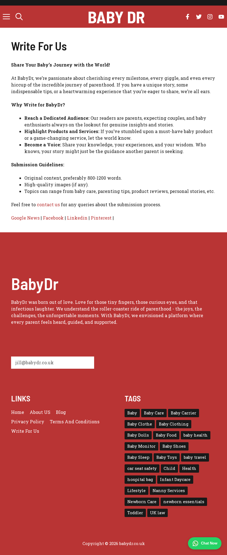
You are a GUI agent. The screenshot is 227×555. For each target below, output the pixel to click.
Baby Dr (116, 17)
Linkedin (77, 218)
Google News (25, 218)
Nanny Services (169, 490)
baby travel (195, 457)
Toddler (135, 512)
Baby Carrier (183, 413)
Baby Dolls (138, 435)
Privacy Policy (27, 421)
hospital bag (140, 479)
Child (169, 468)
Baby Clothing (174, 424)
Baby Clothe (139, 424)
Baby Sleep (138, 457)
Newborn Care (141, 501)
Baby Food (166, 435)
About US (40, 412)
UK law (157, 512)
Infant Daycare (175, 479)
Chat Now (209, 543)
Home (17, 412)
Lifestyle (136, 490)
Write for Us (25, 431)
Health (189, 468)
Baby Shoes (174, 446)
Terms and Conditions (74, 421)
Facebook (53, 218)
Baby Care (154, 413)
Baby (132, 413)
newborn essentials (183, 501)
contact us (48, 204)
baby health (196, 435)
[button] (19, 17)
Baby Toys (166, 457)
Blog (61, 412)
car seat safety (142, 468)
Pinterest (101, 218)
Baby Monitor (141, 446)
